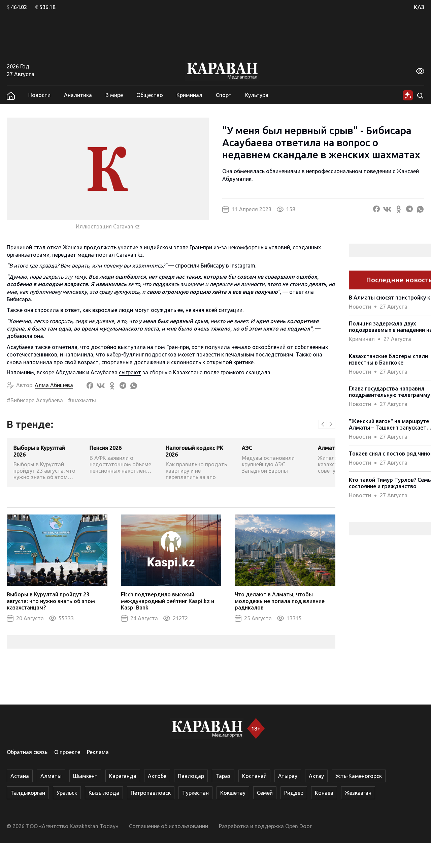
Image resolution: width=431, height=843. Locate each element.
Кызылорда (104, 793)
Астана (19, 776)
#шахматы (82, 400)
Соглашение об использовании (168, 826)
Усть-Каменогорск (358, 776)
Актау (316, 776)
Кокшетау (232, 793)
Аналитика (78, 95)
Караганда (122, 776)
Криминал (189, 95)
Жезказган (358, 793)
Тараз (223, 776)
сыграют (130, 372)
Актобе (157, 776)
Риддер (293, 793)
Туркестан (195, 793)
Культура (256, 95)
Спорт (224, 95)
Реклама (98, 752)
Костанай (254, 776)
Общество (149, 95)
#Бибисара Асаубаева (35, 400)
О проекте (67, 752)
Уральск (67, 793)
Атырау (287, 776)
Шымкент (85, 776)
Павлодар (191, 776)
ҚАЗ (419, 7)
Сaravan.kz (129, 255)
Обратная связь (27, 752)
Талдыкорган (27, 793)
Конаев (324, 793)
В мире (114, 95)
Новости (39, 95)
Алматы (51, 776)
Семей (265, 793)
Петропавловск (151, 793)
